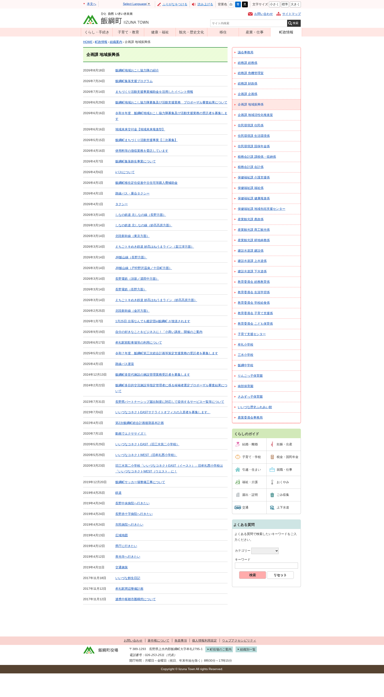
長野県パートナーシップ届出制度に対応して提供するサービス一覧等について (169, 401)
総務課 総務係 (247, 63)
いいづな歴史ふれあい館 (255, 407)
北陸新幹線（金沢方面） (132, 310)
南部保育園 (245, 386)
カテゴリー (242, 550)
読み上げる (205, 4)
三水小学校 (245, 355)
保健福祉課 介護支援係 (254, 177)
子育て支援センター (252, 334)
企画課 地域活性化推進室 (255, 115)
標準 (285, 4)
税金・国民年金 (287, 457)
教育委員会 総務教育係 (254, 282)
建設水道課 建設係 (251, 250)
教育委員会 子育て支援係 (255, 313)
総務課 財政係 (247, 83)
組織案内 (116, 42)
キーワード (242, 559)
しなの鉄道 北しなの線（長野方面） (140, 215)
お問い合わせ (263, 14)
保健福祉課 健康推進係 (254, 198)
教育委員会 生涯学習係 (254, 292)
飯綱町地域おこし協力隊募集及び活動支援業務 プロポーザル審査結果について (171, 102)
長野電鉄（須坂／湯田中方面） (137, 278)
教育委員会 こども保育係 (255, 323)
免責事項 (180, 640)
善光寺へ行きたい (127, 556)
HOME (87, 42)
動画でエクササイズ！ (130, 433)
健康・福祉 (160, 32)
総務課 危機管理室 (251, 73)
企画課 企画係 (247, 94)
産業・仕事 (255, 32)
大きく (295, 4)
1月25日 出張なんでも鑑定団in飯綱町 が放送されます (152, 321)
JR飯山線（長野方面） (131, 257)
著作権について (158, 640)
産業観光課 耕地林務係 (254, 240)
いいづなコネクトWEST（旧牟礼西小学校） (146, 455)
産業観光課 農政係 (251, 219)
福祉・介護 (250, 482)
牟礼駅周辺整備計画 (129, 588)
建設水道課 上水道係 (252, 261)
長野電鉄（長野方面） (130, 289)
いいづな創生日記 (127, 578)
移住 (223, 32)
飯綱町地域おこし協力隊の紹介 (137, 70)
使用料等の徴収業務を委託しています (141, 150)
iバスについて (125, 172)
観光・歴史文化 (191, 32)
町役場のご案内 (221, 649)
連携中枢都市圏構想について (135, 599)
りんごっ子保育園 (250, 375)
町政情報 (286, 32)
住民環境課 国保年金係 (254, 146)
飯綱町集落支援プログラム (134, 81)
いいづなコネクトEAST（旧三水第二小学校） (147, 444)
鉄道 (118, 492)
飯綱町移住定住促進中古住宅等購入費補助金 (146, 182)
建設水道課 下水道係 (252, 271)
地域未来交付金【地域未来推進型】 (140, 129)
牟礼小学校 (245, 344)
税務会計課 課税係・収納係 (257, 156)
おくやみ (283, 482)
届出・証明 (250, 494)
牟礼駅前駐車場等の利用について (138, 342)
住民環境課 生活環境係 (254, 136)
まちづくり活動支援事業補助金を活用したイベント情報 (154, 91)
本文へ (91, 4)
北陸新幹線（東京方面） (132, 236)
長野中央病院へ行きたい (132, 503)
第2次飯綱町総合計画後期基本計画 (139, 423)
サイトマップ (291, 14)
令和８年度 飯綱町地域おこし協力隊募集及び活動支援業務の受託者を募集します (171, 116)
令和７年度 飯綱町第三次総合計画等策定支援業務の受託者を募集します (166, 353)
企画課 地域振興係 (251, 104)
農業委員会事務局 (250, 417)
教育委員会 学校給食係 (254, 302)
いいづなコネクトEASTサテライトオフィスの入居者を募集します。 (162, 412)
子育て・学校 (251, 457)
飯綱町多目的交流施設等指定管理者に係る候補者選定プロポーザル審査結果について (171, 388)
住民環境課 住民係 (251, 125)
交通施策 (121, 567)
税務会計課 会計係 (251, 167)
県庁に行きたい (126, 546)
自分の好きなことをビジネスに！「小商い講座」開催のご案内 (158, 332)
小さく (274, 4)
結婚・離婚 (250, 444)
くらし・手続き (96, 32)
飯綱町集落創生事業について (135, 161)
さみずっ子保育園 (250, 396)
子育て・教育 (128, 32)
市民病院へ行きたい (129, 524)
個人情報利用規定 (204, 640)
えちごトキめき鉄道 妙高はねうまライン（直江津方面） (154, 246)
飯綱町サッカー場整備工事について (140, 482)
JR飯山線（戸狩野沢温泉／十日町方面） (143, 268)
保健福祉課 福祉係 (251, 188)
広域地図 (121, 535)
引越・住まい (251, 469)
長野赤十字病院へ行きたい (134, 514)
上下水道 (283, 507)
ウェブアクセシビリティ (239, 640)
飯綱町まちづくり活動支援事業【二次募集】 (146, 140)
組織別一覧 (248, 649)
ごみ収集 (283, 494)
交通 (245, 507)
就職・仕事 (284, 469)
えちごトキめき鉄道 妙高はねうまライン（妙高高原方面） (156, 300)
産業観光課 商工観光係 (254, 229)
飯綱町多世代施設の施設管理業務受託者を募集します (152, 374)
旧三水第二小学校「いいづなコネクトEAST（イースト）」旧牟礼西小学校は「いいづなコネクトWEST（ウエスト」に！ (169, 468)
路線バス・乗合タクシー (132, 193)
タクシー (121, 204)
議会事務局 (245, 52)
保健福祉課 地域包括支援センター (261, 209)
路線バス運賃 (124, 364)
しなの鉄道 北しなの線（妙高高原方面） (143, 225)
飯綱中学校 (245, 365)
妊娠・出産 (284, 444)
